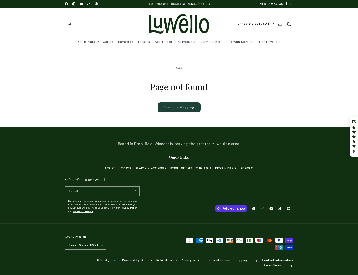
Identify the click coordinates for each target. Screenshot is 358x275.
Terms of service (218, 260)
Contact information (277, 260)
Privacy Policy (129, 208)
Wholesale (203, 167)
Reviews (125, 167)
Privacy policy (191, 260)
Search (110, 167)
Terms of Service (83, 211)
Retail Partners (181, 167)
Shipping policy (246, 260)
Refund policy (166, 260)
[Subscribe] (134, 191)
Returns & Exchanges (150, 167)
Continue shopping (179, 107)
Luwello (115, 260)
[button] (69, 23)
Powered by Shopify (137, 260)
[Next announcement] (223, 4)
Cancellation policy (278, 265)
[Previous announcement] (134, 4)
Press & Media (225, 167)
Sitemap (246, 167)
